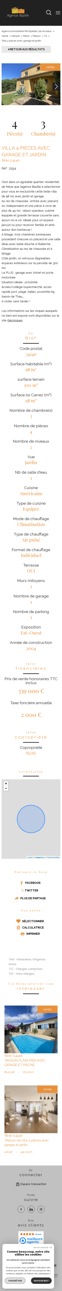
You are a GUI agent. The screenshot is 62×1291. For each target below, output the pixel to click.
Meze (26, 36)
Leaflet (29, 857)
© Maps (39, 857)
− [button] (6, 788)
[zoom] (31, 104)
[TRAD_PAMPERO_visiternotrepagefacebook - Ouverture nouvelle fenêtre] (21, 1209)
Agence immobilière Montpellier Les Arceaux (27, 31)
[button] (56, 87)
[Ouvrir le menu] (58, 13)
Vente (5, 36)
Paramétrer (15, 1280)
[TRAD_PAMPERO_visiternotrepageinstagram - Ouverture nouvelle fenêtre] (41, 1209)
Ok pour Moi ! (41, 1280)
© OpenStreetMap (53, 857)
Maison (37, 36)
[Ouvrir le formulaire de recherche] (49, 13)
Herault (16, 36)
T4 (45, 36)
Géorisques (15, 320)
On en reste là (40, 1247)
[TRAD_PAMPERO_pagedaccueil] (18, 17)
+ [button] (6, 783)
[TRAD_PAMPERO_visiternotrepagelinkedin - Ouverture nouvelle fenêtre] (31, 1209)
